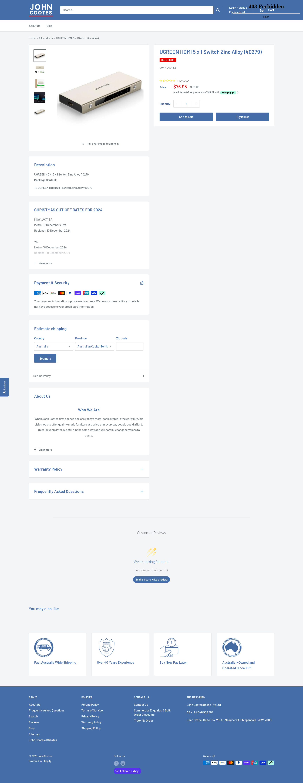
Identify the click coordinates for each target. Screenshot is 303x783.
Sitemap (34, 734)
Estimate (45, 358)
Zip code (121, 338)
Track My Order (143, 720)
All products (46, 38)
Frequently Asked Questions (46, 710)
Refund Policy (42, 375)
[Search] (217, 10)
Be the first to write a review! (151, 579)
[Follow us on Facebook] (116, 763)
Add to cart (186, 117)
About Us (34, 25)
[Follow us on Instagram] (122, 763)
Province (81, 338)
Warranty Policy (91, 722)
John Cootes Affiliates (43, 740)
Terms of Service (92, 710)
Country (39, 338)
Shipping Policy (91, 728)
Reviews (34, 722)
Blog (49, 25)
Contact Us (141, 704)
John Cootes (168, 67)
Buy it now (242, 117)
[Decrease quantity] (177, 103)
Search (33, 716)
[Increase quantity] (196, 103)
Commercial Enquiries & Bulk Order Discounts (152, 712)
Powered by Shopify (40, 760)
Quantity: (165, 103)
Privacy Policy (90, 716)
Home (32, 38)
